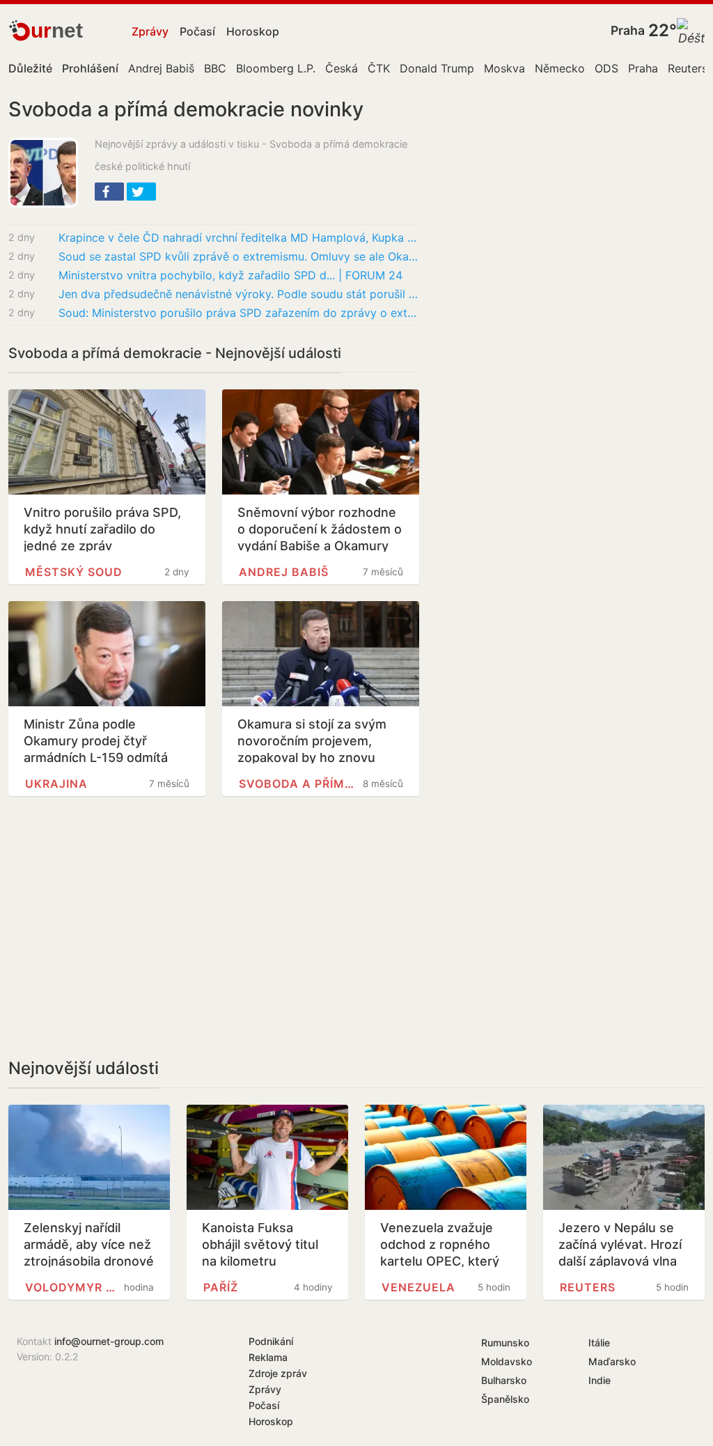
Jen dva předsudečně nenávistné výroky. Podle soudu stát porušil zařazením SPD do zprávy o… (238, 294)
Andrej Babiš (161, 68)
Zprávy (150, 31)
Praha (628, 30)
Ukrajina (56, 784)
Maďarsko (612, 1361)
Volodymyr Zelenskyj (70, 1287)
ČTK (379, 68)
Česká (341, 68)
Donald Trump (437, 68)
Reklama (268, 1357)
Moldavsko (506, 1361)
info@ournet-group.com (109, 1341)
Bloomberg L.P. (275, 68)
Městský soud (74, 572)
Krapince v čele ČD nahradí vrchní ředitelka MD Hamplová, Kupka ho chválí (238, 237)
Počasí (197, 31)
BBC (215, 68)
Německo (560, 68)
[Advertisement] (213, 927)
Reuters (687, 68)
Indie (599, 1380)
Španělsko (505, 1399)
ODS (606, 68)
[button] (109, 191)
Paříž (220, 1287)
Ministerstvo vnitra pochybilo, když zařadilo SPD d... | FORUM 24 (230, 275)
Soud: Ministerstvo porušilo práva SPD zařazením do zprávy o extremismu (238, 313)
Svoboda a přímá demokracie (296, 784)
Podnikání (271, 1341)
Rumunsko (505, 1342)
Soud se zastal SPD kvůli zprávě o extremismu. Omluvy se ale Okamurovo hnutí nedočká (238, 256)
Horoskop (252, 31)
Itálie (599, 1342)
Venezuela (418, 1287)
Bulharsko (503, 1380)
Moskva (504, 68)
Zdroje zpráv (278, 1373)
